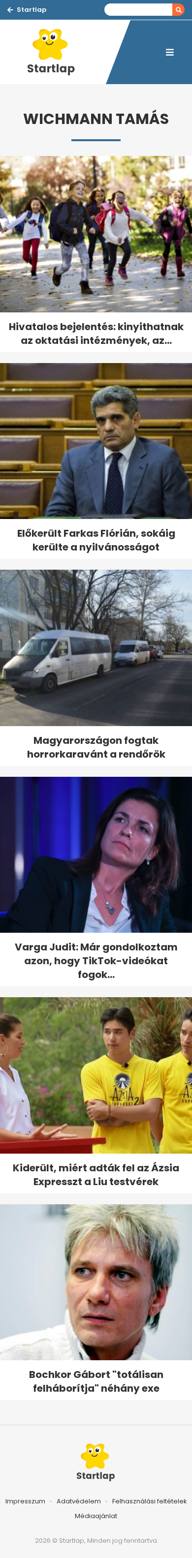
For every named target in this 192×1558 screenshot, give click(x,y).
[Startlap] (56, 52)
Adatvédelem (79, 1501)
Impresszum (25, 1501)
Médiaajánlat (96, 1516)
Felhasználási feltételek (149, 1501)
